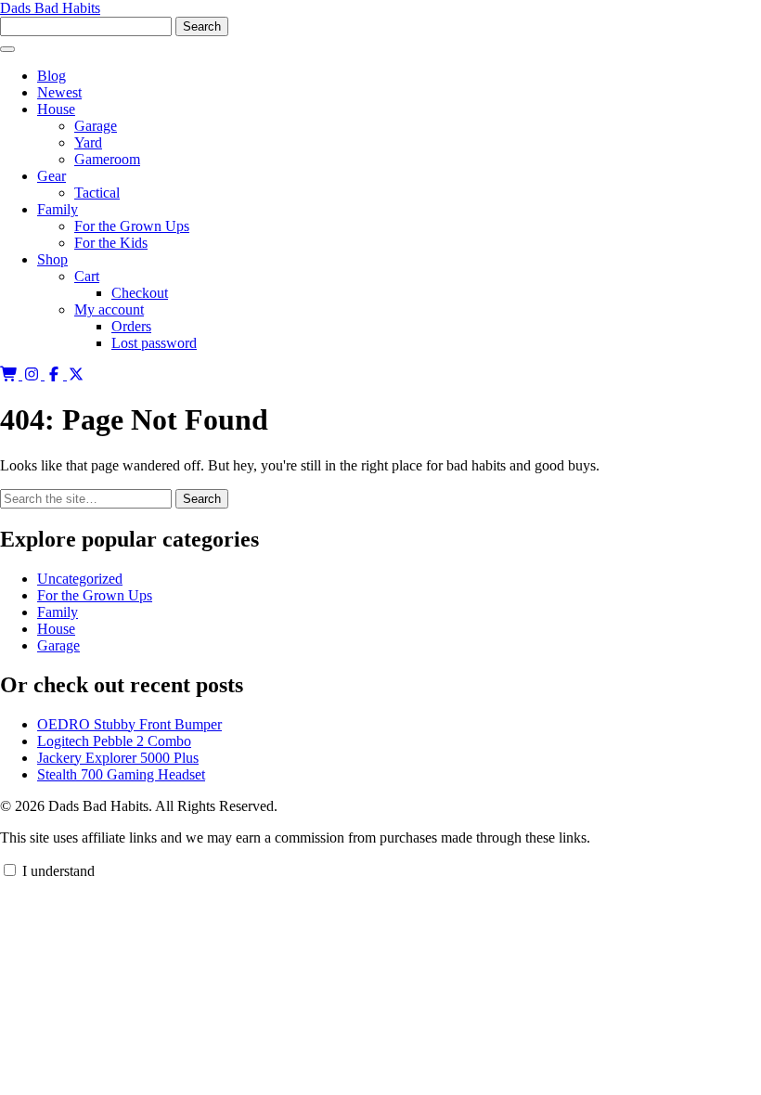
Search (202, 499)
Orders (131, 326)
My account (109, 309)
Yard (88, 142)
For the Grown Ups (131, 226)
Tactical (97, 192)
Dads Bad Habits (50, 8)
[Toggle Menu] (7, 49)
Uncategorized (80, 578)
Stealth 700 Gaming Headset (121, 774)
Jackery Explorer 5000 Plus (118, 758)
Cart (86, 276)
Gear (51, 176)
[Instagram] (33, 374)
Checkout (139, 293)
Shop (52, 259)
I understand (57, 871)
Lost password (154, 343)
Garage (95, 126)
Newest (59, 92)
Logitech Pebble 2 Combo (114, 741)
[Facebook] (56, 374)
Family (57, 209)
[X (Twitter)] (76, 374)
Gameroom (107, 159)
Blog (51, 76)
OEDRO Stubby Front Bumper (129, 724)
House (56, 109)
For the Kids (111, 243)
